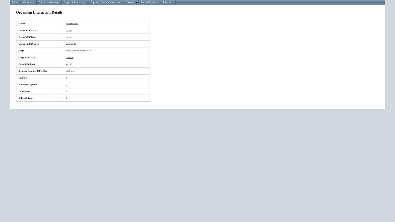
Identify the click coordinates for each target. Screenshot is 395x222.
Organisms (28, 2)
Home (15, 2)
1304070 (69, 57)
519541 (69, 30)
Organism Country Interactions (106, 2)
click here (70, 71)
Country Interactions (49, 2)
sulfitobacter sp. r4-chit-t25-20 (78, 51)
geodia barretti (72, 23)
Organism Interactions (74, 2)
